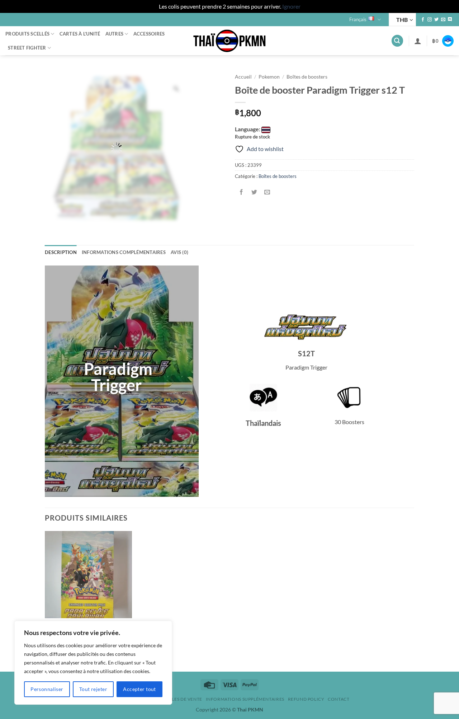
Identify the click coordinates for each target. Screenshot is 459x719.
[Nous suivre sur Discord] (450, 19)
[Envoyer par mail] (267, 192)
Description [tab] (61, 252)
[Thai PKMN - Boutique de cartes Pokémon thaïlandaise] (229, 41)
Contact (338, 699)
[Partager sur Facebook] (241, 192)
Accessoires (149, 34)
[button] (397, 41)
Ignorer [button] (291, 6)
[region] (93, 663)
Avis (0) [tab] (179, 252)
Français (357, 19)
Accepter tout (139, 689)
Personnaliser (46, 689)
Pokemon (269, 77)
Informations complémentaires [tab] (124, 252)
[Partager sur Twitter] (254, 192)
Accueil (243, 77)
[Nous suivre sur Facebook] (423, 19)
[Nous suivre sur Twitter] (436, 19)
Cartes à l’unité (80, 34)
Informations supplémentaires (245, 699)
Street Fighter (27, 48)
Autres (114, 34)
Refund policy (306, 699)
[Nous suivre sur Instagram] (429, 19)
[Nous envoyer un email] (443, 19)
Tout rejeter (93, 689)
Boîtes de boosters (307, 77)
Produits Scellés (27, 34)
